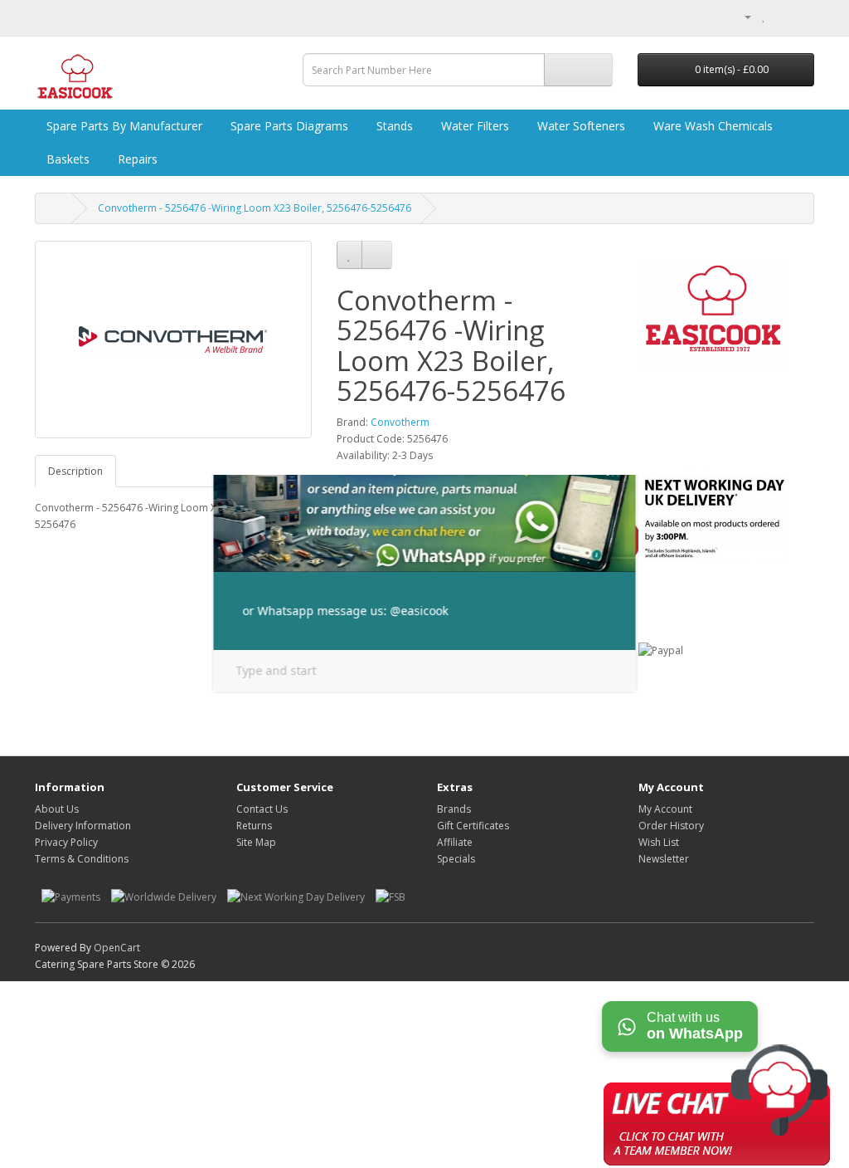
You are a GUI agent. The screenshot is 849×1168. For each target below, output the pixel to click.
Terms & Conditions (82, 859)
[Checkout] (801, 16)
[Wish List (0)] (764, 16)
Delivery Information (83, 826)
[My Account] (741, 16)
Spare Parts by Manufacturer (122, 126)
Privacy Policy (66, 842)
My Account (665, 809)
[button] (717, 1101)
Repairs (136, 159)
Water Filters (473, 126)
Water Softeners (579, 126)
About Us (57, 809)
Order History (671, 826)
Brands (454, 809)
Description (75, 471)
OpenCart (117, 948)
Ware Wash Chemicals (711, 126)
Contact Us (262, 809)
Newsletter (663, 859)
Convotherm (400, 422)
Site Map (256, 842)
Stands (393, 126)
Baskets (66, 159)
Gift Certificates (473, 826)
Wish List (658, 842)
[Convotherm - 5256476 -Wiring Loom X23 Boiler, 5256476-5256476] (173, 339)
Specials (456, 859)
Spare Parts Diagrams (287, 126)
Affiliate (455, 842)
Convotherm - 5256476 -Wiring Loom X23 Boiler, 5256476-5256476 (254, 208)
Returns (254, 826)
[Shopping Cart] (781, 16)
